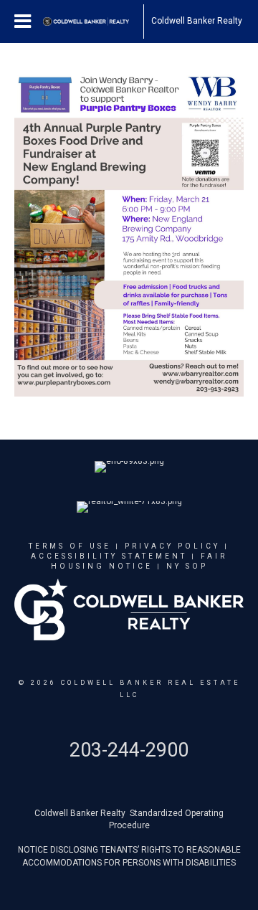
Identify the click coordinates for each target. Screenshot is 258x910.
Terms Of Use (70, 546)
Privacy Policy (172, 546)
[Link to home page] (93, 21)
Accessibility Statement (109, 556)
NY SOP (187, 566)
